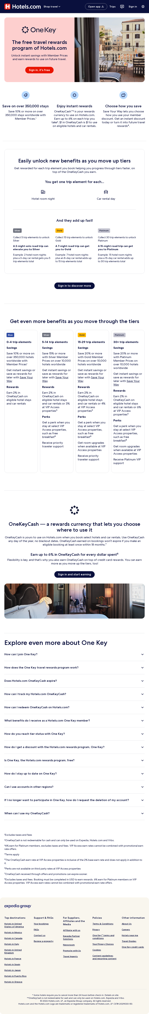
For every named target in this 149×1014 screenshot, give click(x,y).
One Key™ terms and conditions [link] (103, 937)
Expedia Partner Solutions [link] (71, 937)
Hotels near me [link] (130, 935)
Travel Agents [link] (70, 956)
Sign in (133, 6)
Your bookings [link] (41, 923)
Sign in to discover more (74, 285)
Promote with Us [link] (72, 950)
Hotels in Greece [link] (13, 981)
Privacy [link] (96, 929)
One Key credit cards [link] (133, 947)
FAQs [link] (36, 929)
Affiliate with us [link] (71, 930)
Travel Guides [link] (129, 941)
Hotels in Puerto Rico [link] (15, 976)
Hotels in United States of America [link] (14, 925)
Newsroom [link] (69, 944)
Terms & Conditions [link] (102, 923)
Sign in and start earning (74, 574)
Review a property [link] (43, 941)
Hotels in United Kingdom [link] (13, 951)
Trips (112, 6)
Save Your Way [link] (20, 379)
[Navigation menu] (143, 6)
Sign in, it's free (39, 70)
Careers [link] (126, 929)
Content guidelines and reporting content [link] (104, 957)
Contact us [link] (39, 935)
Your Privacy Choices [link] (103, 944)
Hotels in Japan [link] (12, 970)
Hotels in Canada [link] (13, 938)
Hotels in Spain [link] (12, 964)
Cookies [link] (96, 949)
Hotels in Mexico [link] (13, 932)
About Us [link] (127, 923)
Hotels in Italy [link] (11, 944)
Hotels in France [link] (12, 958)
